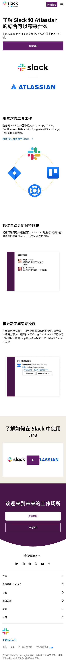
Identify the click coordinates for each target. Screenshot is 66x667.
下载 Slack (7, 639)
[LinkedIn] (17, 564)
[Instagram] (23, 564)
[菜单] (61, 4)
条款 (12, 647)
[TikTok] (49, 564)
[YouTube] (42, 564)
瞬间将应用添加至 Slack (16, 139)
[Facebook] (29, 564)
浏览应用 (33, 45)
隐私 (4, 647)
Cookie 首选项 (25, 647)
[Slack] (10, 4)
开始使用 (51, 4)
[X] (36, 564)
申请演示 (33, 527)
